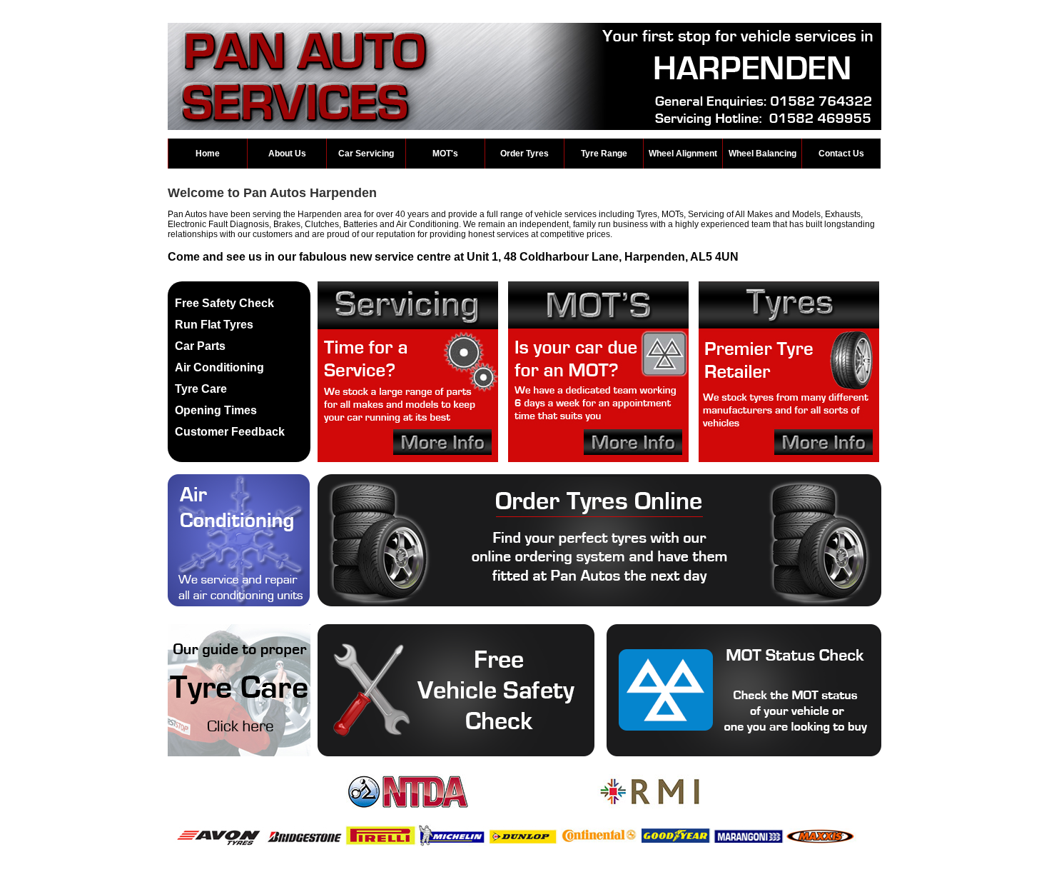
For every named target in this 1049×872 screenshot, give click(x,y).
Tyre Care (201, 389)
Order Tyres (524, 154)
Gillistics (563, 867)
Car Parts (200, 346)
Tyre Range (604, 154)
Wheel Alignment (683, 154)
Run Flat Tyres (214, 325)
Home (208, 154)
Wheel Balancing (762, 154)
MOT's (445, 154)
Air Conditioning (219, 367)
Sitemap (464, 867)
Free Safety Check (224, 303)
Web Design (508, 867)
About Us (287, 154)
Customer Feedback (230, 432)
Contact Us (841, 154)
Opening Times (216, 410)
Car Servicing (366, 154)
